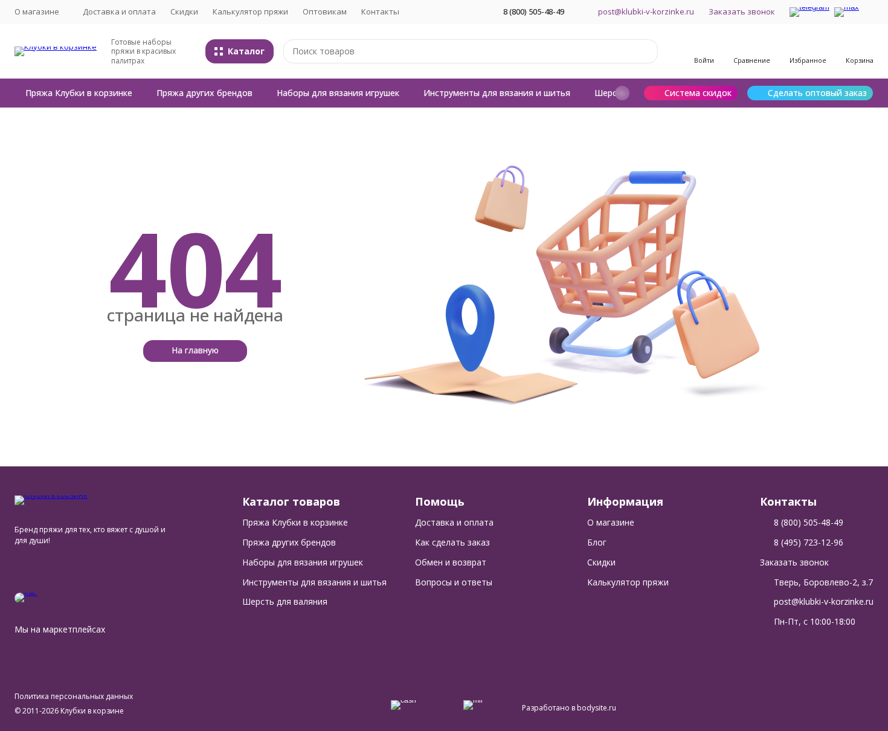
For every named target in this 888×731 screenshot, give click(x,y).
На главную (195, 350)
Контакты (380, 11)
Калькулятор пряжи (250, 11)
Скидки (184, 11)
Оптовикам (325, 11)
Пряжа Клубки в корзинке (78, 92)
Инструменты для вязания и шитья (496, 92)
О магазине (610, 522)
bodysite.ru (596, 708)
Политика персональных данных (73, 696)
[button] (622, 93)
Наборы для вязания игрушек (338, 92)
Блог (596, 542)
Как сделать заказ (452, 542)
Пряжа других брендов (204, 92)
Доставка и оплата (119, 11)
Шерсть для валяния (284, 601)
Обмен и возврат (450, 562)
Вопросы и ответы (453, 582)
